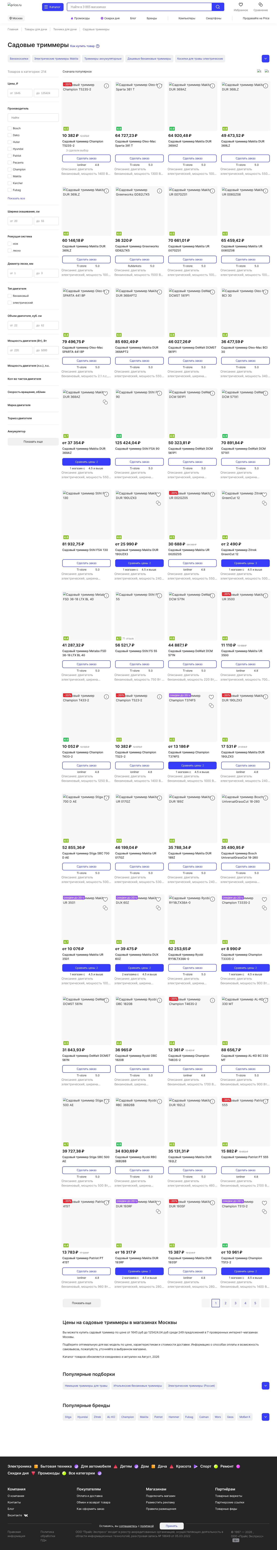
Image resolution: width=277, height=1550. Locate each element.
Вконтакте (15, 1515)
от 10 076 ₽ (73, 949)
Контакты (14, 1502)
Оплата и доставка (89, 1496)
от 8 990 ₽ (231, 949)
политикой (147, 1526)
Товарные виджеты (228, 1496)
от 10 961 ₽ (231, 1252)
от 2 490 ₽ (231, 544)
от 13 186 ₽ (178, 746)
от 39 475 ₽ (126, 949)
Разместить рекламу (160, 1502)
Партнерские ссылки (229, 1502)
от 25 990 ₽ (126, 544)
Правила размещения (161, 1509)
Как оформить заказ (90, 1509)
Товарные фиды (226, 1509)
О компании (16, 1496)
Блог (11, 1509)
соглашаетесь (128, 1526)
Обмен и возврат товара (93, 1502)
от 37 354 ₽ (73, 443)
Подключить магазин (160, 1496)
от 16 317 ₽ (125, 1252)
